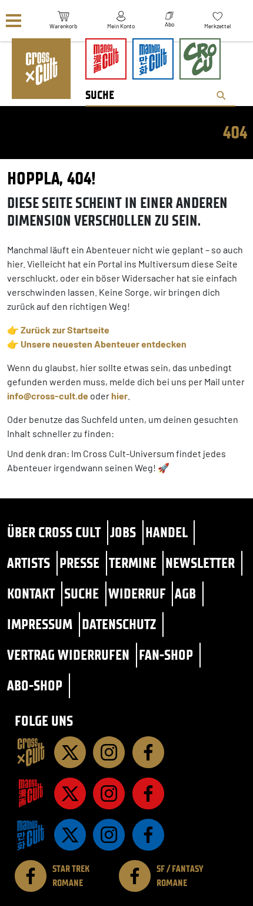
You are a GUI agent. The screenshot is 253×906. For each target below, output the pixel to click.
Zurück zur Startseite (65, 329)
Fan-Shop (166, 654)
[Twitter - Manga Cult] (70, 793)
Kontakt (31, 593)
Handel (166, 532)
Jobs (123, 532)
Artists (28, 562)
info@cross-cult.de (47, 395)
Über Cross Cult (54, 532)
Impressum (39, 624)
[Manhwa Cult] (30, 834)
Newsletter (200, 562)
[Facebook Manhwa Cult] (148, 834)
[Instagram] (109, 752)
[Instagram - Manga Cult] (109, 793)
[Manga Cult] (30, 793)
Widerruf (137, 593)
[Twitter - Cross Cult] (70, 752)
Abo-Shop (34, 685)
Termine (133, 562)
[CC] (30, 752)
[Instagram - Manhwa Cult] (109, 834)
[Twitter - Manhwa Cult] (70, 834)
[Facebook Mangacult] (148, 793)
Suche (81, 593)
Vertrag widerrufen (68, 654)
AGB (185, 593)
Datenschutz (119, 624)
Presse (79, 562)
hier (119, 395)
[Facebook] (148, 752)
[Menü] (13, 21)
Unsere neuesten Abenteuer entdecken (104, 343)
